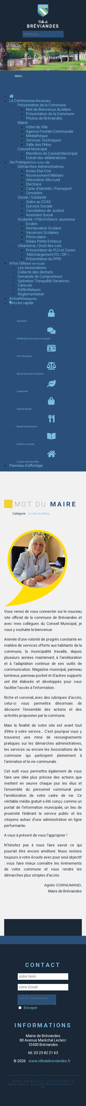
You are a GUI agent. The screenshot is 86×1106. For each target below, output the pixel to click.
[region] (43, 56)
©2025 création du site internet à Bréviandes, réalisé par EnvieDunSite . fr (43, 1084)
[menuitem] (11, 96)
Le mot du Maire (39, 513)
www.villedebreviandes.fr (50, 1061)
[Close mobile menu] (14, 86)
